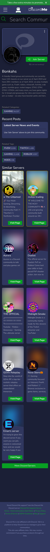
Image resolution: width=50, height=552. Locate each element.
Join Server (39, 59)
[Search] (3, 19)
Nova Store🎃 (35, 372)
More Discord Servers (25, 465)
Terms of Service (11, 514)
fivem (10, 148)
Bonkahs (9, 71)
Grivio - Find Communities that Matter (19, 511)
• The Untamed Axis (12, 198)
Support (42, 514)
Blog (36, 514)
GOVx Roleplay (11, 372)
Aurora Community (9, 257)
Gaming (11, 111)
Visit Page (15, 222)
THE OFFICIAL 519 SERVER (11, 315)
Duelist (31, 255)
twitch (27, 148)
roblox (30, 154)
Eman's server (11, 431)
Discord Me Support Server (30, 508)
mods (9, 160)
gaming (11, 154)
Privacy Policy (40, 511)
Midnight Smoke (36, 314)
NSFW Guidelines (26, 514)
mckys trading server (35, 198)
